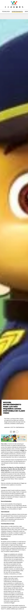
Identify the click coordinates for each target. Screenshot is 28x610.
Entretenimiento (17, 11)
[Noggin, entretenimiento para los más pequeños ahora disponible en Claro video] (14, 217)
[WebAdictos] (14, 3)
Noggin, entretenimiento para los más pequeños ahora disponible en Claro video (14, 407)
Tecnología (6, 11)
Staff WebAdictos (20, 427)
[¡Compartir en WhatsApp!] (17, 432)
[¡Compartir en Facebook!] (11, 432)
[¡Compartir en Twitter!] (14, 432)
